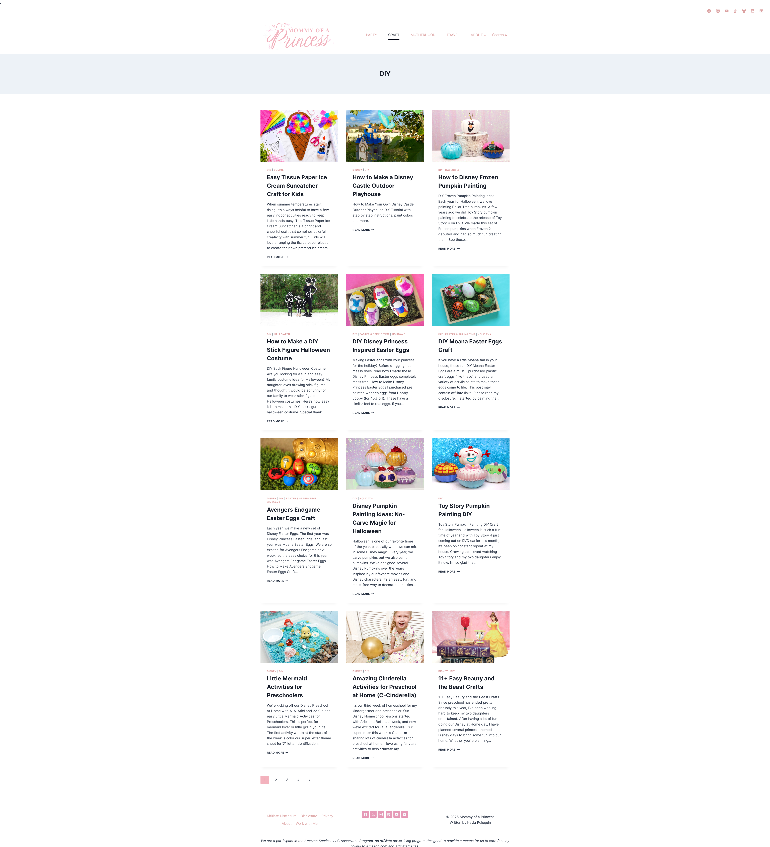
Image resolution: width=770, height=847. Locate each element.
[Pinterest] (389, 814)
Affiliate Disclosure (281, 816)
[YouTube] (726, 11)
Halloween (453, 169)
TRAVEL (453, 35)
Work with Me (307, 824)
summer (280, 169)
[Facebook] (709, 11)
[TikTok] (735, 11)
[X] (373, 814)
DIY (269, 169)
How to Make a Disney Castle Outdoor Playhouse (383, 185)
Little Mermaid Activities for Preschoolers (287, 687)
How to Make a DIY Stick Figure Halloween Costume (298, 350)
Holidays (398, 334)
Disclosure (309, 816)
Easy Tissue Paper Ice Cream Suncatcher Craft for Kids (297, 185)
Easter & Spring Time (375, 334)
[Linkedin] (753, 11)
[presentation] (299, 136)
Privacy (327, 816)
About (287, 824)
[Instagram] (718, 11)
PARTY (371, 35)
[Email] (761, 11)
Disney (357, 169)
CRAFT (393, 35)
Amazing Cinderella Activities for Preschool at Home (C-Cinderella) (384, 687)
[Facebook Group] (744, 11)
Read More (277, 257)
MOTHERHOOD (423, 35)
